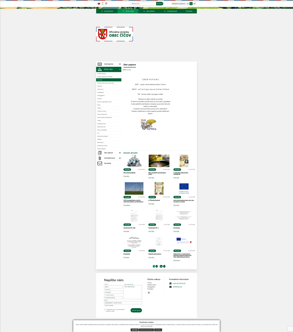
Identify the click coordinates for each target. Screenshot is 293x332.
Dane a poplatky (102, 130)
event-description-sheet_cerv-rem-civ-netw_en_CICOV (183, 201)
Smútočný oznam (102, 145)
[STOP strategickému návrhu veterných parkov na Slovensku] (134, 188)
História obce (151, 285)
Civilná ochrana (101, 111)
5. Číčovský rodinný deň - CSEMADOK (180, 173)
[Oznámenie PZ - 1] (159, 216)
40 (161, 266)
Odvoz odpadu (101, 149)
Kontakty (189, 11)
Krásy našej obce (102, 114)
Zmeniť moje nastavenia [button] (146, 330)
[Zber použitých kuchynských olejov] (159, 161)
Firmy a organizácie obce (104, 102)
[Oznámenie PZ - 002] (134, 216)
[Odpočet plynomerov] (159, 242)
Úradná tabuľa (101, 73)
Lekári (99, 108)
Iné (98, 133)
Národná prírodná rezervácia (105, 83)
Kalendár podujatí (102, 136)
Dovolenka (176, 228)
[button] (107, 11)
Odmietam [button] (158, 330)
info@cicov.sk (177, 287)
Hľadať (160, 4)
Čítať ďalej (126, 176)
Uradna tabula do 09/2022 (104, 77)
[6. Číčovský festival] (159, 188)
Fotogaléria (100, 92)
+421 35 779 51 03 (179, 283)
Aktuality (99, 80)
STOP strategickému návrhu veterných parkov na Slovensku (133, 201)
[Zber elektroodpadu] (134, 161)
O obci (149, 283)
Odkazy (99, 139)
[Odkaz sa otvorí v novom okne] (148, 292)
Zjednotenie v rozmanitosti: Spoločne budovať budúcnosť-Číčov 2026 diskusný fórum (182, 255)
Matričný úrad (101, 127)
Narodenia (100, 142)
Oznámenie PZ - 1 (153, 228)
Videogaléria (101, 95)
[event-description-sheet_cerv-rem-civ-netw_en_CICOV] (184, 188)
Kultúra (99, 98)
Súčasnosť (100, 89)
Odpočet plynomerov (154, 254)
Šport (99, 105)
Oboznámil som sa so (115, 310)
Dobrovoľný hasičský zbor (104, 117)
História (99, 86)
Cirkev (99, 120)
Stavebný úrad (101, 124)
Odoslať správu (136, 310)
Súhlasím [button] (134, 330)
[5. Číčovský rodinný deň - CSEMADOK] (184, 161)
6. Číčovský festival (154, 200)
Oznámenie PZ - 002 (129, 228)
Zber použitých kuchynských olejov (157, 173)
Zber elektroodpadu (129, 173)
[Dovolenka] (184, 216)
